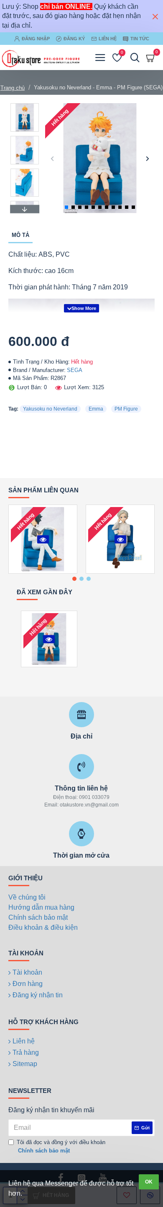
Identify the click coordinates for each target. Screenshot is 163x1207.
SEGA (74, 370)
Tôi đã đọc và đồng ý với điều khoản (61, 1146)
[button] (52, 158)
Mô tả (20, 235)
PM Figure (126, 409)
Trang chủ (12, 88)
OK (149, 1182)
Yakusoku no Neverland (50, 409)
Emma (96, 409)
